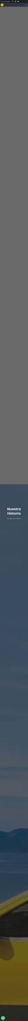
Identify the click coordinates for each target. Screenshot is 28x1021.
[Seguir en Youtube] (18, 1)
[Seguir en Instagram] (15, 1)
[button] (3, 1018)
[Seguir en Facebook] (13, 1)
